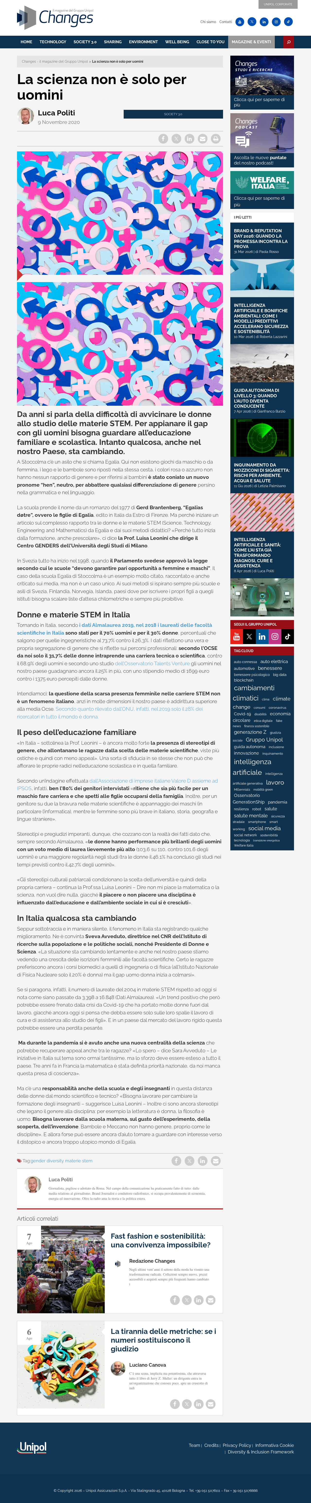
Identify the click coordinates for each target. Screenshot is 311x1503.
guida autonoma (249, 746)
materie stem (79, 1160)
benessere (270, 668)
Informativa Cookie (274, 1445)
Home (26, 42)
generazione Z (250, 732)
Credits (211, 1445)
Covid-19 (242, 713)
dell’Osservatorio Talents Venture (152, 663)
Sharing (113, 42)
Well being (177, 42)
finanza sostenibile (256, 726)
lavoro (275, 782)
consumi (259, 707)
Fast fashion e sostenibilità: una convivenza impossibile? (161, 1240)
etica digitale (263, 721)
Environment (143, 42)
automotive (244, 668)
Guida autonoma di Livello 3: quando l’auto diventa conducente (256, 398)
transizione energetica (266, 840)
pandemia (277, 802)
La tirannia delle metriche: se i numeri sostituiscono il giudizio (163, 1340)
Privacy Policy (237, 1445)
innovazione (246, 753)
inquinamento (272, 753)
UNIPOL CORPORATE (278, 4)
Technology (53, 42)
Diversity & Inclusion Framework (261, 1451)
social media (264, 828)
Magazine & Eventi (251, 42)
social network (245, 835)
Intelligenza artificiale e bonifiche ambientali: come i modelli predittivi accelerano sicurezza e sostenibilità (261, 318)
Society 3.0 (85, 42)
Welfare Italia (243, 845)
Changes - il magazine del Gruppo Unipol (55, 61)
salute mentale (251, 816)
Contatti (225, 22)
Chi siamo (208, 22)
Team (194, 1445)
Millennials (242, 789)
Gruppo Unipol (264, 740)
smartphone (257, 822)
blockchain (243, 680)
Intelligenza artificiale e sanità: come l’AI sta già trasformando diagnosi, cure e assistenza (257, 552)
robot (256, 809)
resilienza (241, 809)
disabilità (260, 714)
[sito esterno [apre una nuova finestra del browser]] (31, 1448)
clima (265, 699)
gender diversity (47, 1160)
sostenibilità (269, 835)
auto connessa (245, 662)
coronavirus (277, 707)
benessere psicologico (252, 675)
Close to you (211, 42)
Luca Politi (56, 113)
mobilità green (263, 789)
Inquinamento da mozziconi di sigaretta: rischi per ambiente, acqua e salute (262, 472)
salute (271, 808)
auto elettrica (274, 661)
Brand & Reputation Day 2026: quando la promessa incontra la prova (260, 238)
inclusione (276, 747)
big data (279, 675)
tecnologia (242, 840)
